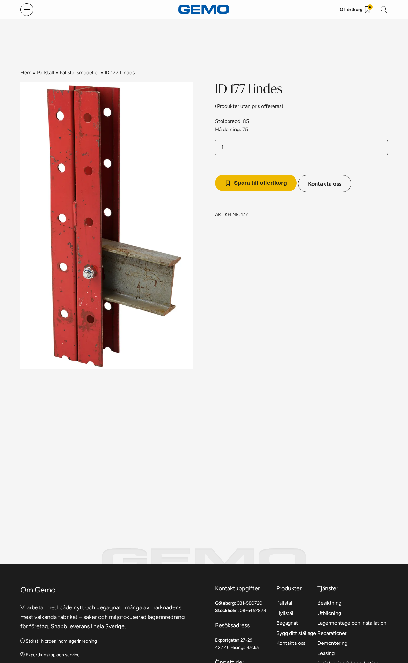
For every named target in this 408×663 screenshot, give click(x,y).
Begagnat (287, 623)
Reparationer (331, 633)
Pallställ (45, 73)
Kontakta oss (324, 183)
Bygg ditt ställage (296, 633)
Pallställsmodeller (79, 73)
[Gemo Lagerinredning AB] (203, 9)
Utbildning (329, 613)
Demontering (332, 643)
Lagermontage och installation (351, 623)
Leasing (326, 653)
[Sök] (384, 9)
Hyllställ (285, 613)
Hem (26, 73)
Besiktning (329, 603)
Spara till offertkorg (260, 183)
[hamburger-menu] (27, 9)
